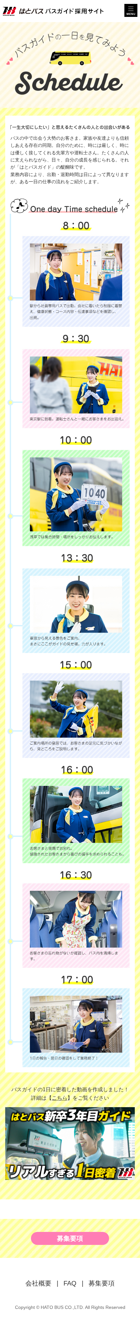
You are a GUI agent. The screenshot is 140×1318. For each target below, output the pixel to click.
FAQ (70, 1283)
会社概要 (38, 1283)
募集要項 (70, 1238)
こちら (59, 1098)
